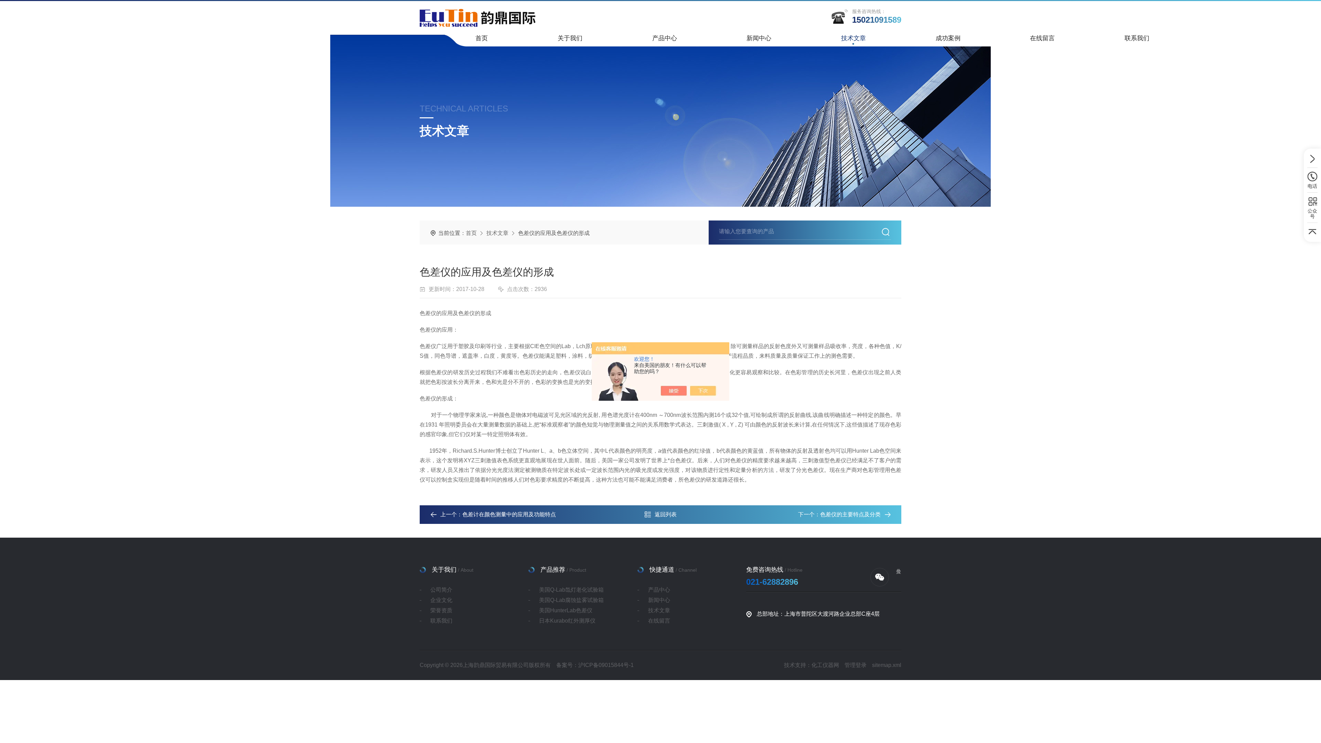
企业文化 (441, 600)
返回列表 (666, 514)
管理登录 (856, 665)
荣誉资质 (441, 610)
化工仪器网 (825, 665)
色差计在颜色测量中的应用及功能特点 (509, 514)
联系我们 (1137, 38)
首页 (481, 38)
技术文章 (853, 38)
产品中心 (664, 38)
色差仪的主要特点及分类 (850, 514)
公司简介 (441, 590)
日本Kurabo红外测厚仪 (567, 621)
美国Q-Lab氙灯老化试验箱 (571, 590)
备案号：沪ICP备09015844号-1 (595, 665)
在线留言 (1042, 38)
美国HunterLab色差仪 (565, 610)
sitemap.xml (886, 665)
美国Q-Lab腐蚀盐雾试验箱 (571, 600)
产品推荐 (552, 569)
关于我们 (570, 38)
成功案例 (948, 38)
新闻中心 (759, 38)
